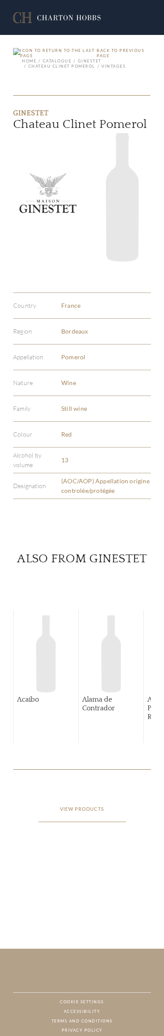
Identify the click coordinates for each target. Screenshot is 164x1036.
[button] (57, 18)
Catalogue (57, 61)
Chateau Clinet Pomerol (61, 66)
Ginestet (89, 61)
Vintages (113, 66)
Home (29, 61)
